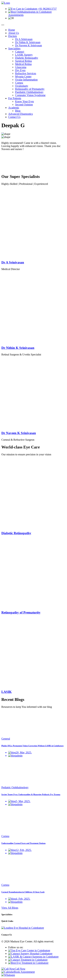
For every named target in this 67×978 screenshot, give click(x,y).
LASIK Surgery (24, 54)
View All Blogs (9, 907)
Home (11, 29)
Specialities (14, 48)
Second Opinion (24, 104)
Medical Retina (23, 64)
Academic (13, 107)
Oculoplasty (21, 85)
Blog (17, 110)
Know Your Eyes (24, 101)
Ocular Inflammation (26, 79)
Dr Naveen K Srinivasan (28, 45)
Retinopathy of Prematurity (29, 88)
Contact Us (14, 116)
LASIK (6, 692)
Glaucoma (20, 67)
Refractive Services (25, 73)
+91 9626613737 (47, 8)
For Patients (14, 98)
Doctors (12, 36)
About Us (13, 32)
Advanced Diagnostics (20, 113)
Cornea (19, 82)
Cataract (19, 51)
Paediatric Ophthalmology (29, 92)
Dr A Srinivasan (23, 39)
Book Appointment (24, 971)
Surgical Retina (23, 60)
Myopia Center (23, 76)
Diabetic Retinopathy (26, 57)
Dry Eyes (20, 70)
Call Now (20, 968)
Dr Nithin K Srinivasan (27, 42)
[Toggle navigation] (2, 24)
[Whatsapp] (8, 975)
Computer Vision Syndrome (30, 95)
